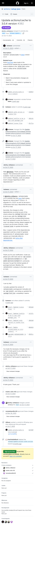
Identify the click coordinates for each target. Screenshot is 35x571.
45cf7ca (31, 123)
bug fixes (10, 62)
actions (7, 9)
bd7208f (31, 430)
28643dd (31, 320)
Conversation (9, 40)
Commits (21, 40)
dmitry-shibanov (7, 31)
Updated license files (15, 123)
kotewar (9, 45)
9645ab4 (31, 307)
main (3, 33)
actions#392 (12, 434)
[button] (18, 48)
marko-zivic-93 (11, 391)
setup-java (15, 9)
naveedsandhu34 (11, 411)
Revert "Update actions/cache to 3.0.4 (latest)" (15, 329)
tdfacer (8, 422)
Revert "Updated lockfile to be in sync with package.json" (16, 315)
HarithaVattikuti (13, 439)
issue (20, 198)
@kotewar (10, 172)
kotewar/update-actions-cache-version (16, 33)
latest (23, 54)
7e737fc (31, 313)
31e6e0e (31, 112)
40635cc (31, 334)
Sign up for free (10, 451)
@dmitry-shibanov (11, 196)
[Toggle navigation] (3, 3)
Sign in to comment (15, 456)
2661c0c (31, 118)
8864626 (31, 327)
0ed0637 (31, 92)
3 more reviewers (6, 465)
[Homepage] (17, 3)
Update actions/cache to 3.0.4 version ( (16, 432)
